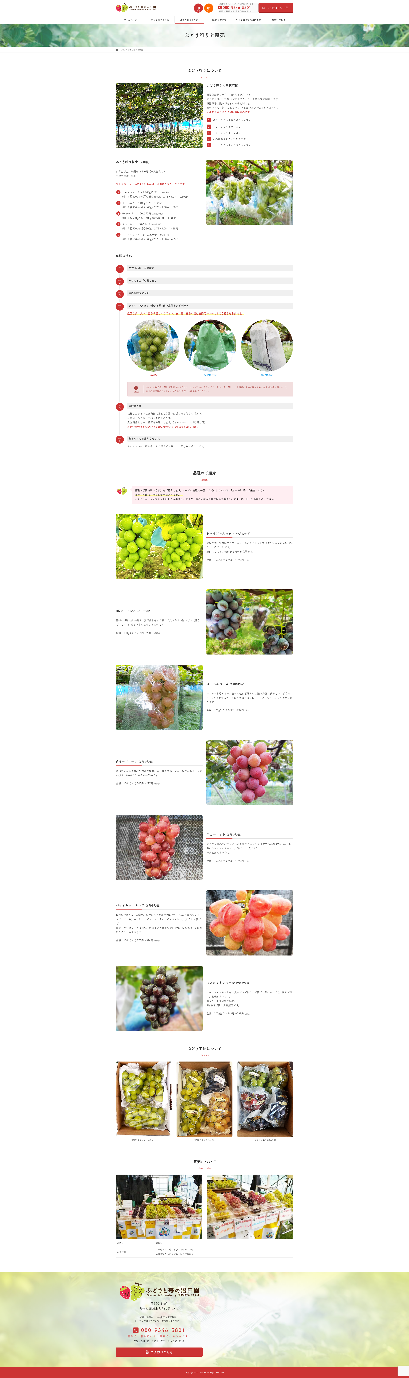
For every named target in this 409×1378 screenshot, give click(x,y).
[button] (159, 1334)
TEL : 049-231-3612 (146, 1341)
